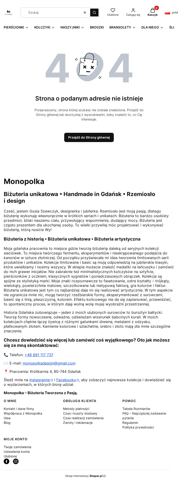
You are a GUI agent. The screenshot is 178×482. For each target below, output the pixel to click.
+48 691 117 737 (39, 354)
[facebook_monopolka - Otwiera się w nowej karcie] (6, 461)
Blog (7, 423)
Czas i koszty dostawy (80, 413)
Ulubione (10, 456)
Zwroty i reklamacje (78, 423)
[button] (94, 12)
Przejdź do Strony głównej (89, 137)
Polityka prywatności (138, 427)
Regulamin (130, 423)
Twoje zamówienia (17, 447)
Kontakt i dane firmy (19, 409)
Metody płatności (76, 409)
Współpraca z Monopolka (23, 413)
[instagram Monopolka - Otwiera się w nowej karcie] (16, 461)
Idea (7, 418)
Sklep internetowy (83, 476)
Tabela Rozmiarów (136, 409)
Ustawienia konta (17, 451)
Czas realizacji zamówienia (83, 418)
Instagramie (39, 379)
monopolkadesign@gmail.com (49, 363)
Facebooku (66, 379)
